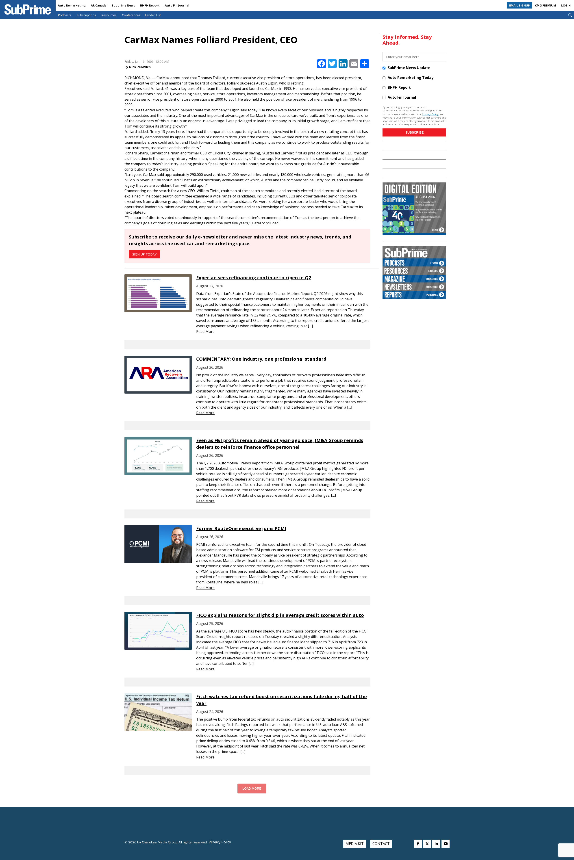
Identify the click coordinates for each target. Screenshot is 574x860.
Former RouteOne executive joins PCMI (241, 528)
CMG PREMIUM (545, 5)
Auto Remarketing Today (410, 77)
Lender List (153, 15)
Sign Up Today (144, 254)
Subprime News (123, 5)
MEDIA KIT (355, 843)
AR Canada (99, 5)
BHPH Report (150, 5)
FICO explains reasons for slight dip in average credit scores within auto (280, 615)
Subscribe (414, 132)
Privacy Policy (430, 114)
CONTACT (381, 843)
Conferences (131, 15)
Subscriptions (86, 15)
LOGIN (566, 5)
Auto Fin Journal (177, 5)
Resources (109, 15)
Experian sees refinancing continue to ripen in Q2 (253, 278)
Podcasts (64, 15)
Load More (251, 788)
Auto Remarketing (72, 5)
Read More (205, 331)
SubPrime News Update (409, 67)
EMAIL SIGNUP (519, 5)
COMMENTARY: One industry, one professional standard (261, 359)
